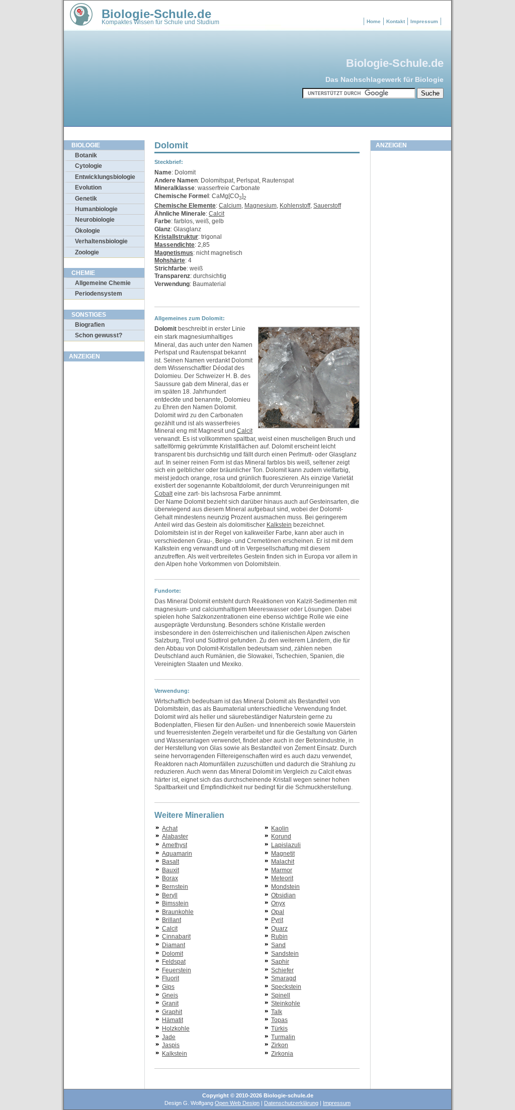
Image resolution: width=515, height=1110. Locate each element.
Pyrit (277, 919)
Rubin (279, 936)
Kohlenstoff (295, 205)
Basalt (170, 861)
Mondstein (285, 886)
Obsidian (283, 895)
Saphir (280, 961)
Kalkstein (279, 524)
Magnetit (283, 853)
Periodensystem (98, 293)
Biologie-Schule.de (156, 14)
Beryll (170, 895)
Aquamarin (177, 853)
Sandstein (285, 953)
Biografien (90, 324)
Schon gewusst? (98, 335)
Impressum (424, 21)
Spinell (280, 995)
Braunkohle (178, 911)
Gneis (170, 995)
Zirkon (279, 1045)
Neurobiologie (95, 219)
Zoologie (87, 252)
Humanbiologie (96, 209)
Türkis (279, 1028)
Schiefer (282, 970)
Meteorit (282, 878)
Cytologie (88, 165)
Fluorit (170, 978)
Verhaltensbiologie (101, 241)
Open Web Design (237, 1103)
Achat (170, 828)
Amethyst (174, 845)
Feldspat (174, 961)
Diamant (173, 945)
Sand (278, 945)
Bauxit (170, 870)
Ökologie (87, 230)
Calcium (230, 205)
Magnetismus (173, 252)
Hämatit (172, 1020)
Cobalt (163, 493)
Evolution (88, 187)
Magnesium (260, 205)
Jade (169, 1037)
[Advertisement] (104, 517)
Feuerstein (176, 970)
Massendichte (174, 244)
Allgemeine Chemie (103, 283)
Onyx (278, 903)
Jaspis (171, 1045)
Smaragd (283, 978)
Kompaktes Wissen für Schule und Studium (160, 22)
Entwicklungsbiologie (105, 176)
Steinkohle (285, 1003)
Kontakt (395, 21)
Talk (276, 1011)
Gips (168, 986)
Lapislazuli (286, 845)
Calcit (216, 213)
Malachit (282, 861)
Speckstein (286, 986)
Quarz (279, 928)
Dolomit (172, 953)
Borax (170, 878)
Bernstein (175, 886)
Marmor (281, 870)
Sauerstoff (327, 205)
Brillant (171, 919)
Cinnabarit (176, 936)
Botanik (86, 155)
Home (374, 21)
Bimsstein (175, 903)
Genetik (86, 198)
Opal (277, 911)
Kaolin (280, 828)
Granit (170, 1003)
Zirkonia (282, 1053)
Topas (279, 1020)
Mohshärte (169, 260)
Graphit (172, 1011)
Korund (281, 836)
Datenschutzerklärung (291, 1103)
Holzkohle (176, 1028)
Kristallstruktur (176, 236)
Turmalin (283, 1037)
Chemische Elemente (185, 205)
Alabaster (175, 836)
